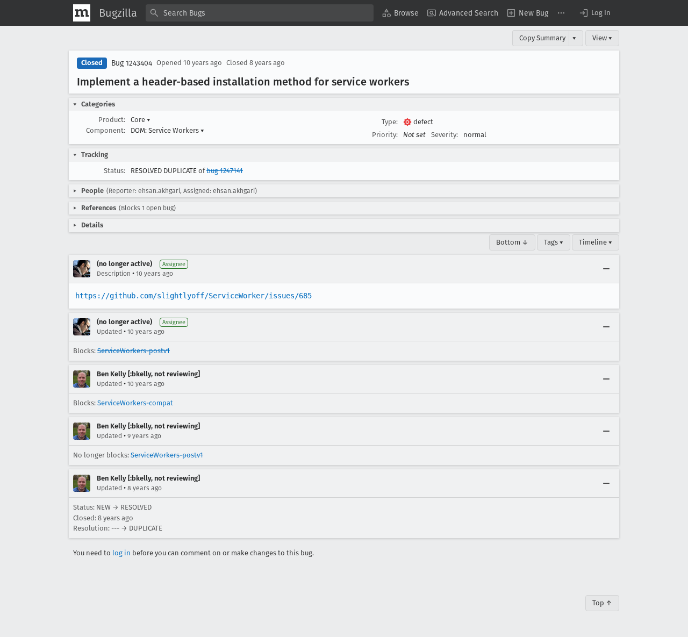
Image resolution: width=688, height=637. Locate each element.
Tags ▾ (553, 242)
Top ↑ (602, 603)
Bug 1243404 (131, 63)
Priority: (385, 135)
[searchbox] (260, 13)
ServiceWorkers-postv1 (133, 351)
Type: (390, 122)
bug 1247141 (224, 171)
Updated (109, 331)
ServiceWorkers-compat (135, 403)
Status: (114, 171)
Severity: (444, 135)
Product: (111, 120)
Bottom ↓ (512, 242)
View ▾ (602, 38)
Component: (105, 130)
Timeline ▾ (595, 242)
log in (121, 553)
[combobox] (260, 13)
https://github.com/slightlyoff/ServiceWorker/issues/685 (193, 295)
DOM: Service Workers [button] (167, 130)
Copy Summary (542, 38)
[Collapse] (606, 268)
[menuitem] (400, 13)
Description (114, 273)
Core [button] (140, 120)
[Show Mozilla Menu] (81, 13)
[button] (594, 13)
